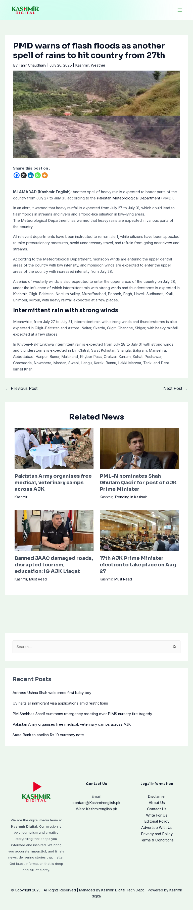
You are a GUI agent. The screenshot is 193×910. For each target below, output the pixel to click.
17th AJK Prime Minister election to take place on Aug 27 (138, 564)
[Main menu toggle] (179, 10)
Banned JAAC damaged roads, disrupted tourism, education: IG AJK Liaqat (54, 564)
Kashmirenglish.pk (96, 802)
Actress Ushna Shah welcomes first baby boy (52, 692)
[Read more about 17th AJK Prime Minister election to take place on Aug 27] (139, 530)
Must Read (38, 579)
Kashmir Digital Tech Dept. (122, 890)
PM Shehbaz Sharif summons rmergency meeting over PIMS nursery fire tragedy (82, 713)
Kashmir (82, 65)
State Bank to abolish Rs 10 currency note (48, 734)
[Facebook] (17, 175)
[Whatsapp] (38, 175)
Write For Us (156, 815)
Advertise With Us (156, 827)
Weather (98, 65)
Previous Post (21, 388)
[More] (45, 175)
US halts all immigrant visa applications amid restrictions (60, 703)
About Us (157, 802)
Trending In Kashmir (130, 497)
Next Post (175, 388)
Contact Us (157, 809)
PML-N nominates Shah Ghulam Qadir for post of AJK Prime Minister (138, 482)
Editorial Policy (156, 821)
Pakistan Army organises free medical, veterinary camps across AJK (53, 482)
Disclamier (157, 796)
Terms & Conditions (157, 840)
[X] (24, 175)
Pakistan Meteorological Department (128, 198)
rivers (167, 242)
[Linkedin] (31, 175)
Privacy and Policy (157, 833)
